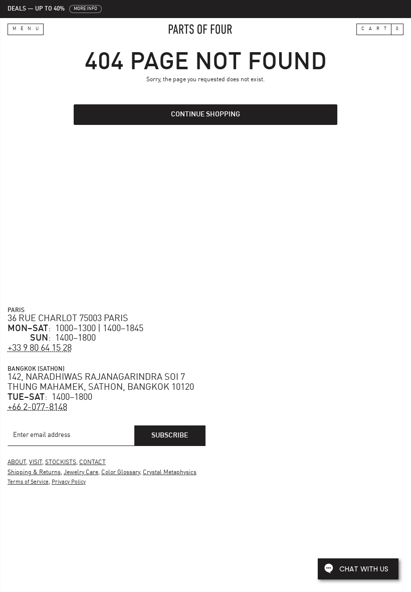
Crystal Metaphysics (169, 473)
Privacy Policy (69, 482)
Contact (92, 463)
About (17, 463)
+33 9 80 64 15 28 (40, 348)
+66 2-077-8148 (37, 407)
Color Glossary (120, 473)
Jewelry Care (81, 473)
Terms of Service (28, 482)
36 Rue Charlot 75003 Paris (68, 318)
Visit (35, 463)
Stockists (60, 463)
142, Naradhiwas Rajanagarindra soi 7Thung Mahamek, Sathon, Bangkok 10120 (101, 382)
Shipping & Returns (34, 473)
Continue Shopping (205, 114)
